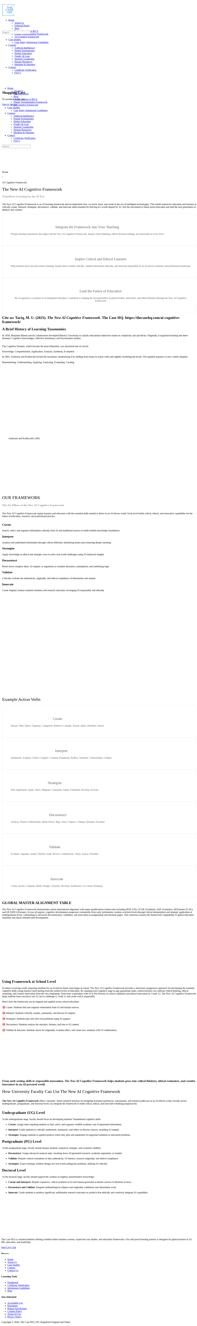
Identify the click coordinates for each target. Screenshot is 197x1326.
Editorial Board (21, 93)
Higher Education (22, 121)
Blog (16, 96)
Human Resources (22, 129)
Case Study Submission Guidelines (31, 110)
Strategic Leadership (23, 127)
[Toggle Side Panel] (4, 2)
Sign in (5, 104)
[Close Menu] (3, 83)
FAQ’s (17, 141)
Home (10, 88)
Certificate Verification (24, 138)
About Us (18, 91)
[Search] (3, 29)
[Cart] (4, 86)
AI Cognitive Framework (26, 105)
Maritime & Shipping (24, 132)
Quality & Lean (21, 124)
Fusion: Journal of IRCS (25, 99)
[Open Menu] (3, 14)
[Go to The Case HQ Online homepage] (8, 15)
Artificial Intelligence (24, 116)
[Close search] (4, 158)
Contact (11, 135)
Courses (11, 113)
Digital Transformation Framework (30, 102)
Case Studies (13, 107)
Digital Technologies (24, 118)
